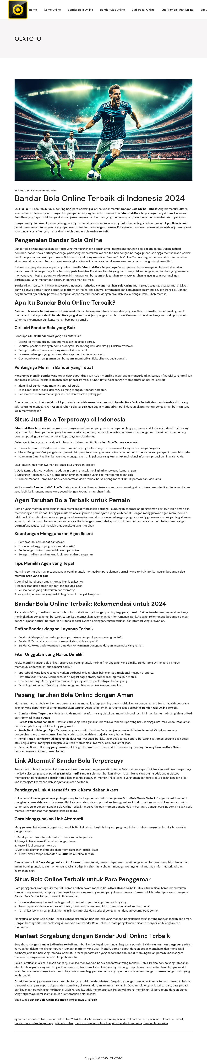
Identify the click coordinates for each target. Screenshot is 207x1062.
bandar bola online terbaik (167, 1019)
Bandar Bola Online (44, 190)
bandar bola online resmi (133, 1019)
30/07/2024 (22, 190)
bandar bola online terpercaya (34, 1023)
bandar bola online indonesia (97, 1019)
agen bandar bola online (30, 1019)
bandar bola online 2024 (62, 1019)
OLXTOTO (116, 1058)
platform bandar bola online (93, 1023)
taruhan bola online (155, 1023)
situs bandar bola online (127, 1023)
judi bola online (64, 1023)
